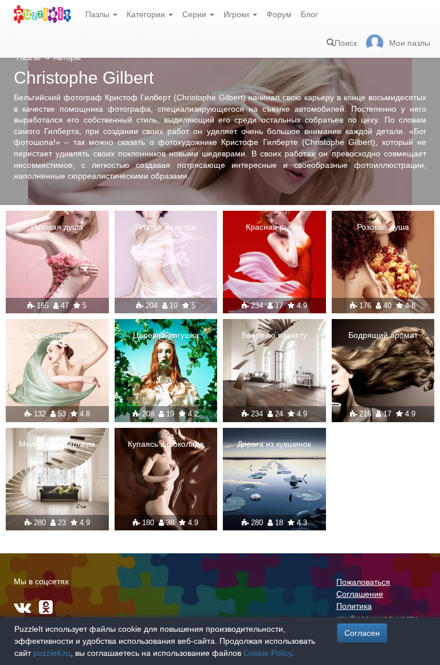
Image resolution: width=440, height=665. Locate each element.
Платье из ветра (165, 226)
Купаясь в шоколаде (166, 443)
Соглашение (359, 594)
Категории (147, 14)
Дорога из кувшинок (274, 443)
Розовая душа (57, 226)
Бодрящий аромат (383, 335)
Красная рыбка (274, 226)
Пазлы (98, 14)
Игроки (237, 14)
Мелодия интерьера (57, 443)
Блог (309, 14)
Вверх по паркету (274, 335)
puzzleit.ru (51, 653)
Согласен (362, 633)
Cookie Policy (267, 653)
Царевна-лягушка (166, 335)
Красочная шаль (57, 335)
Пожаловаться (363, 582)
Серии (195, 14)
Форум (279, 14)
